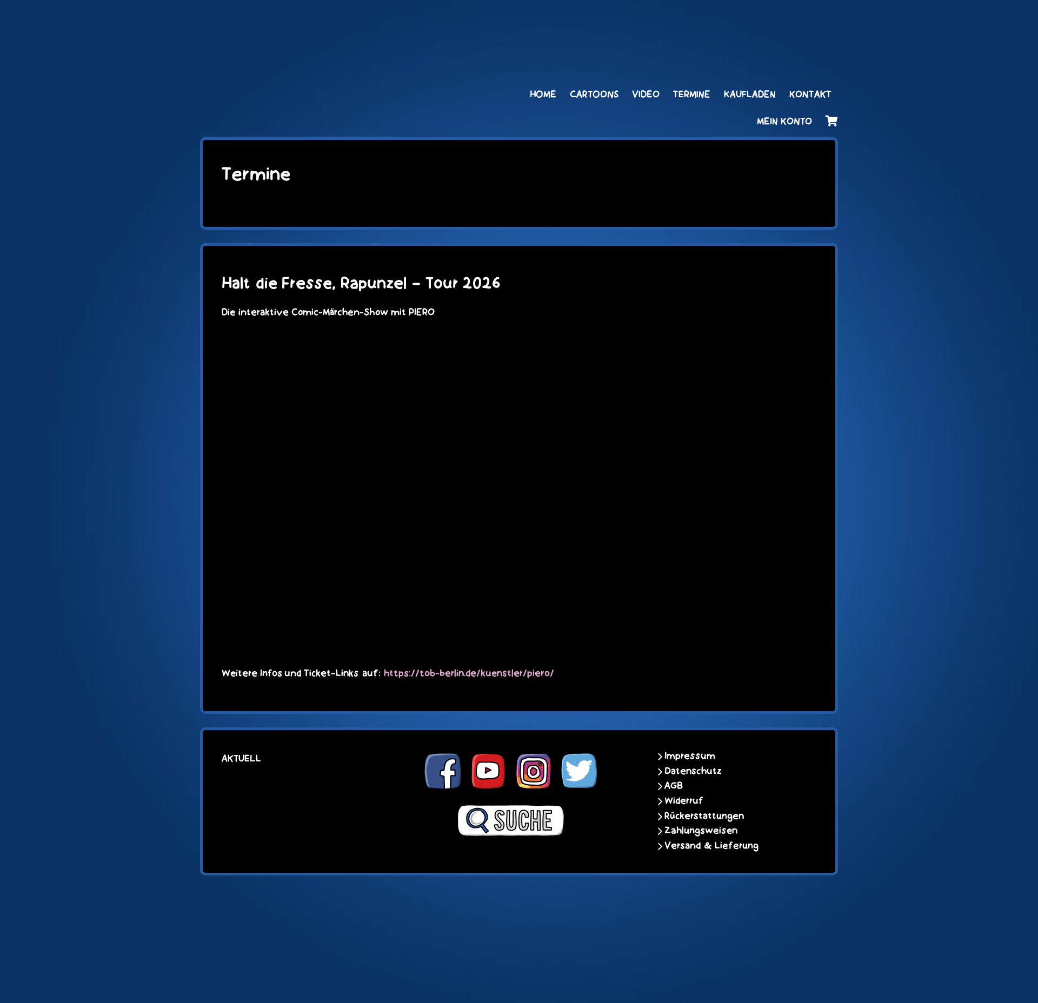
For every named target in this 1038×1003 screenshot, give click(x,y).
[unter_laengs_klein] (797, 20)
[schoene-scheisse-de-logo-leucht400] (308, 20)
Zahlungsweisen (700, 831)
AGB (673, 786)
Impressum (689, 756)
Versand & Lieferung (711, 846)
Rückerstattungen (704, 816)
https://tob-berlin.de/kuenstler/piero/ (469, 673)
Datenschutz (693, 771)
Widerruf (683, 801)
